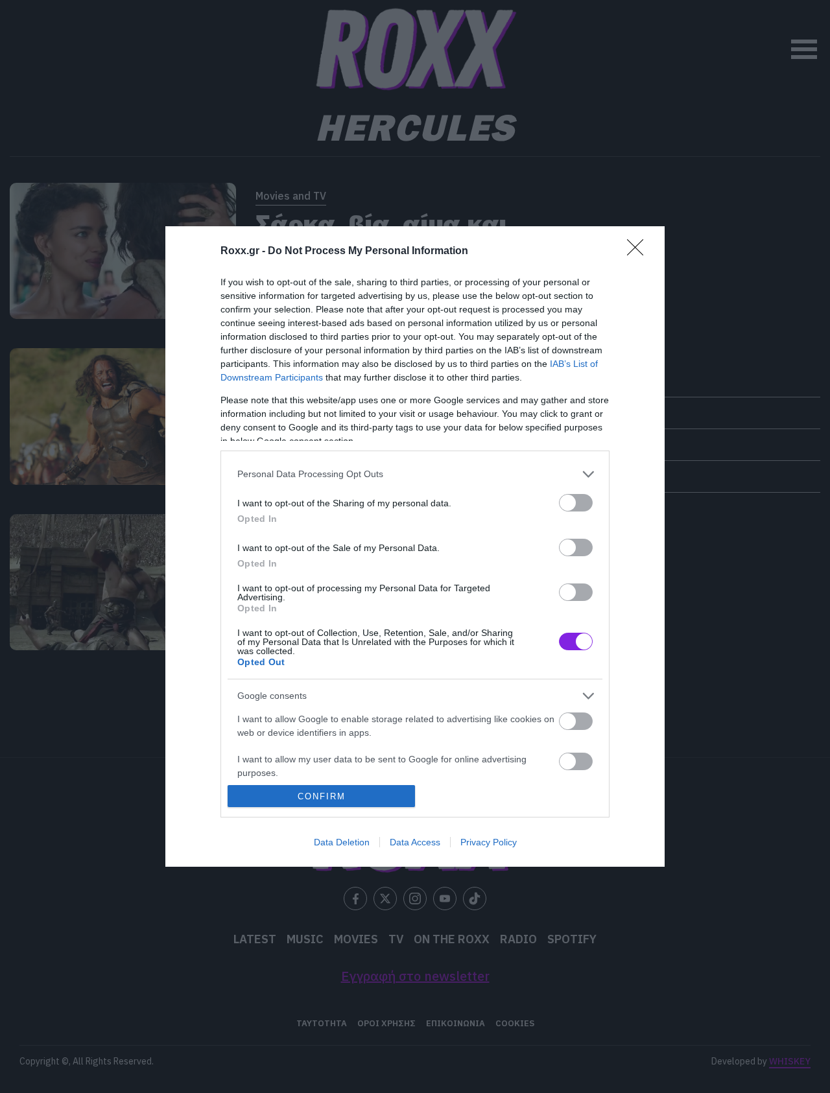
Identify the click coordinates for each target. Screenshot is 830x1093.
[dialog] (415, 546)
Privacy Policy (488, 842)
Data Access (415, 842)
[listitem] (415, 474)
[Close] (639, 251)
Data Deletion (342, 842)
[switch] (576, 502)
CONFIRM (322, 796)
